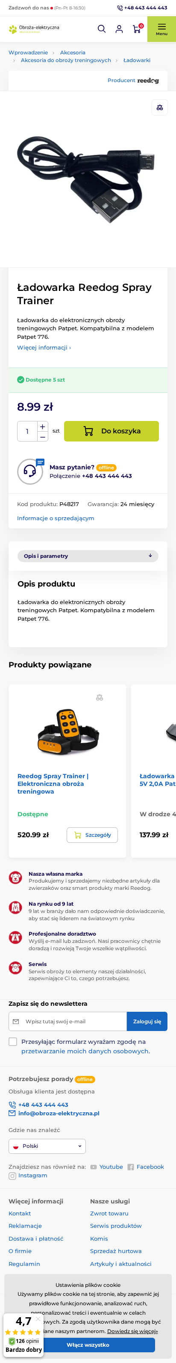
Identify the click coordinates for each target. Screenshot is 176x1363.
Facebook (150, 1166)
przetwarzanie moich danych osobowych (85, 1051)
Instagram (32, 1175)
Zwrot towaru (109, 1213)
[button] (102, 29)
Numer (28, 431)
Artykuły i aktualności (121, 1263)
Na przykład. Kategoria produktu (74, 65)
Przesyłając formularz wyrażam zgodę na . (85, 1046)
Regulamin (24, 1263)
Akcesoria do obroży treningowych (66, 60)
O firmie (20, 1250)
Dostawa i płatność (36, 1238)
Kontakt (20, 1213)
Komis (99, 1238)
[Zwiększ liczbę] (43, 426)
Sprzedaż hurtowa (116, 1250)
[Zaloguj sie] (119, 29)
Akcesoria (72, 52)
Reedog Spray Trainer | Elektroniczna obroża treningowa (53, 783)
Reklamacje (25, 1225)
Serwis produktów (116, 1225)
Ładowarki (136, 60)
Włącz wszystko (88, 1345)
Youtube (111, 1166)
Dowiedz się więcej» (132, 1331)
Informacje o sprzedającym (55, 518)
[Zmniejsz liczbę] (43, 436)
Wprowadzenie (28, 52)
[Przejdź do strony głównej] (34, 29)
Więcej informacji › (44, 347)
